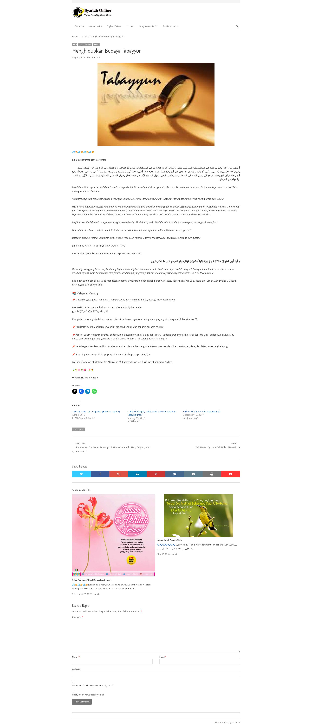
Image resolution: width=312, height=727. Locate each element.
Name (76, 657)
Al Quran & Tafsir (149, 26)
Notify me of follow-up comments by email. (93, 685)
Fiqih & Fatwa (114, 26)
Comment (77, 617)
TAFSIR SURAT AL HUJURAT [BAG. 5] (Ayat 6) (96, 411)
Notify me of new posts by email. (88, 694)
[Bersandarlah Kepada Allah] (198, 496)
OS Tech (236, 722)
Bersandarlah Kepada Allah (169, 540)
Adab (75, 44)
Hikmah (130, 26)
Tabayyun (78, 429)
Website (76, 669)
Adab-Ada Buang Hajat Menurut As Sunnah (91, 579)
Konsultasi (94, 26)
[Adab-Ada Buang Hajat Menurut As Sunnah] (113, 496)
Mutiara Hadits (170, 26)
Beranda (79, 26)
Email (162, 657)
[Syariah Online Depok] (92, 12)
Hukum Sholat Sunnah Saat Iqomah (201, 411)
